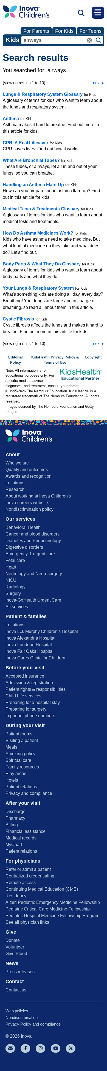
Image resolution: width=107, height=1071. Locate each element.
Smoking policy (20, 753)
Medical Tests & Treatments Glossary (41, 208)
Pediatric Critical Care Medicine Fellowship (47, 909)
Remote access (20, 882)
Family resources (22, 767)
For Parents (36, 31)
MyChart (13, 844)
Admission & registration (29, 682)
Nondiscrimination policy (29, 509)
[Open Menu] (98, 13)
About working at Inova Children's (38, 496)
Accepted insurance (24, 676)
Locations (14, 482)
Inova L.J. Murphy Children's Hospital (41, 631)
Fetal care (15, 560)
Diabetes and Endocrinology (33, 540)
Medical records (20, 838)
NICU (10, 580)
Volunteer (14, 947)
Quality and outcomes (26, 469)
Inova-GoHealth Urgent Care (33, 600)
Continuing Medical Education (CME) (41, 889)
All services (16, 606)
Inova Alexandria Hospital (30, 638)
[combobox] (57, 40)
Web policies (16, 1011)
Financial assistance (25, 831)
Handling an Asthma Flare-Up (33, 184)
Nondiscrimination (21, 1017)
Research (14, 489)
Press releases (20, 971)
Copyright (93, 357)
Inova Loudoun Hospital (28, 644)
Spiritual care (18, 760)
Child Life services (23, 696)
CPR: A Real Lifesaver (25, 142)
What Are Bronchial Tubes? (31, 160)
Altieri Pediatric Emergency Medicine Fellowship (52, 902)
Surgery (13, 593)
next (97, 82)
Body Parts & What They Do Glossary (42, 264)
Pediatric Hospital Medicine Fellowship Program (52, 915)
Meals (11, 747)
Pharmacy (15, 818)
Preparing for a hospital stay (32, 702)
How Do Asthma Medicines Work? (38, 233)
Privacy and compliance (28, 793)
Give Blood (16, 953)
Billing (11, 824)
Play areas (15, 773)
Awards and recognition (28, 476)
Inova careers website (26, 502)
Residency (15, 895)
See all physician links (27, 922)
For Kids (64, 31)
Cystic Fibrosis (18, 319)
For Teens (91, 31)
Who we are (17, 463)
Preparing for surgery (25, 709)
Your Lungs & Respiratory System (38, 288)
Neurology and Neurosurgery (33, 573)
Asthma (11, 118)
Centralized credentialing (29, 876)
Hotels (11, 780)
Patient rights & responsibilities (35, 689)
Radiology (15, 587)
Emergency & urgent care (30, 553)
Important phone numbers (30, 715)
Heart (10, 567)
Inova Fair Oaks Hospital (29, 651)
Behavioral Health (23, 527)
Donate (12, 940)
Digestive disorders (24, 547)
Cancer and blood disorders (32, 534)
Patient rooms (18, 734)
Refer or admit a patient (28, 869)
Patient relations (21, 786)
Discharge (15, 811)
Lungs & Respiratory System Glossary (43, 94)
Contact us (15, 990)
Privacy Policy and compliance (33, 1024)
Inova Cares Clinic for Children (35, 658)
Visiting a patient (21, 740)
